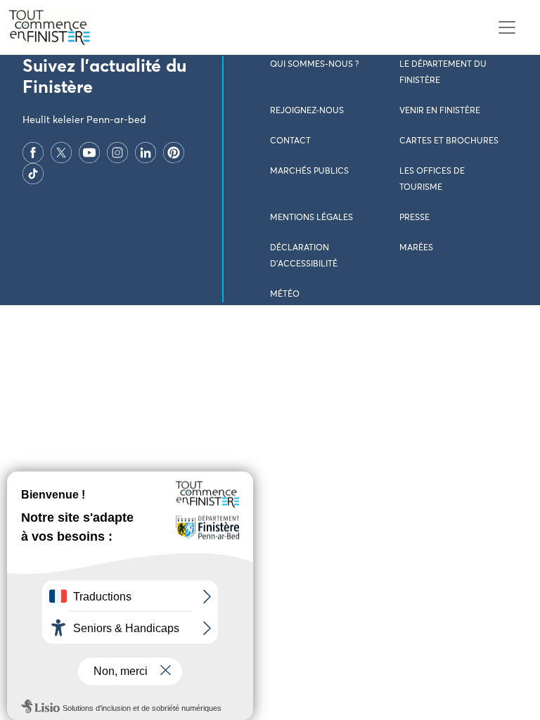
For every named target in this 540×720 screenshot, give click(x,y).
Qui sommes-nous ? (314, 64)
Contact (290, 141)
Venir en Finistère (439, 111)
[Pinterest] (173, 152)
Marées (416, 248)
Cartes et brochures (449, 141)
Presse (414, 218)
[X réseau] (61, 152)
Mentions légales (311, 218)
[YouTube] (89, 152)
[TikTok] (33, 173)
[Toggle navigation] (506, 27)
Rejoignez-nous (307, 111)
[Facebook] (33, 152)
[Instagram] (117, 152)
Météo (285, 294)
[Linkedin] (145, 152)
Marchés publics (309, 171)
